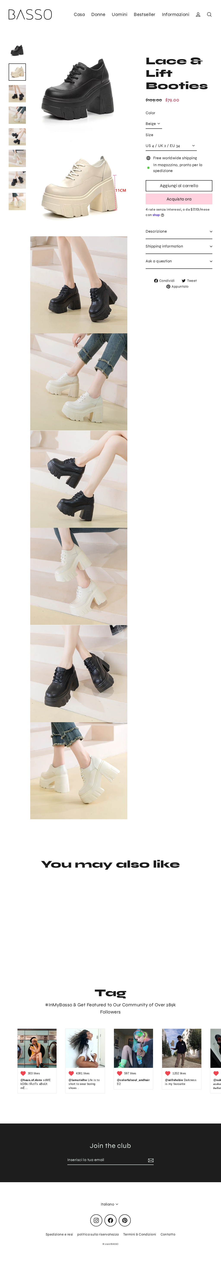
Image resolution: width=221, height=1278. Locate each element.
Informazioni (175, 14)
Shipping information (164, 246)
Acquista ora (179, 199)
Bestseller (144, 14)
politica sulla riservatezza (98, 1234)
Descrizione (156, 231)
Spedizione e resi (59, 1234)
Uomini (119, 14)
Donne (98, 14)
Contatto (168, 1234)
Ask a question (159, 261)
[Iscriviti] (150, 1160)
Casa (79, 14)
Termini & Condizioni (139, 1234)
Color (150, 112)
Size (149, 134)
